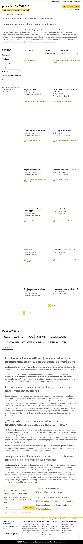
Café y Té (41, 337)
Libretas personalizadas (30, 531)
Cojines (65, 342)
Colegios (8, 347)
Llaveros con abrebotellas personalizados (24, 342)
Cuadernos (53, 342)
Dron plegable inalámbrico (62, 131)
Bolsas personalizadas (29, 529)
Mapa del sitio (67, 531)
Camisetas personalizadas (31, 533)
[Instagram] (67, 519)
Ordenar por (64, 50)
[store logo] (16, 7)
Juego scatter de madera (32, 170)
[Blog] (47, 519)
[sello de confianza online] (62, 501)
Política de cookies (48, 529)
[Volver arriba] (77, 535)
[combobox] (43, 8)
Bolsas (7, 337)
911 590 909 (12, 534)
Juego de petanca (30, 90)
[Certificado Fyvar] (43, 509)
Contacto (58, 1)
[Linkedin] (58, 519)
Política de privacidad (49, 526)
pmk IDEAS (6, 18)
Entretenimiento (17, 18)
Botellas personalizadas (30, 524)
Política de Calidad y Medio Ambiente (49, 534)
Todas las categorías (14, 14)
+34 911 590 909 (71, 6)
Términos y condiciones (50, 531)
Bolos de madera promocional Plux (65, 170)
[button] (48, 61)
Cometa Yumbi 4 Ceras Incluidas (34, 131)
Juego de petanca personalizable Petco (66, 289)
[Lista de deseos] (47, 7)
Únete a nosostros (68, 1)
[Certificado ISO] (43, 501)
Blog (53, 1)
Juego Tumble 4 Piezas (60, 209)
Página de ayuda (68, 526)
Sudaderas (19, 337)
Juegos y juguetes (31, 18)
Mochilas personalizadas (30, 526)
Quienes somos (67, 524)
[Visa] (38, 492)
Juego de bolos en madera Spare (64, 250)
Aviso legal (46, 524)
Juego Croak (28, 250)
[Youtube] (77, 519)
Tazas (30, 337)
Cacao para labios (57, 337)
